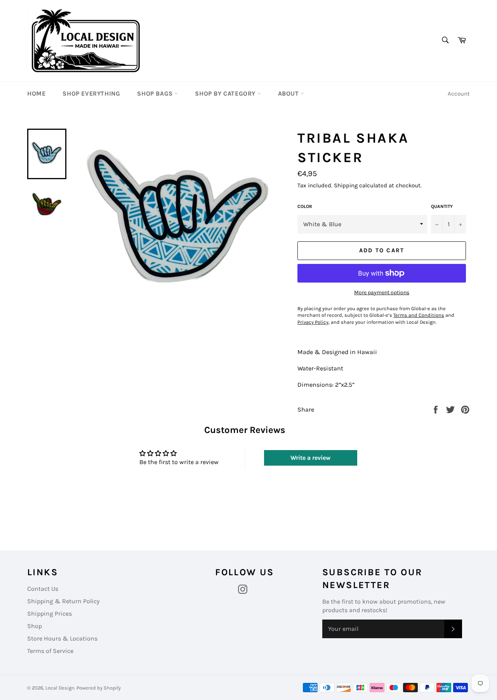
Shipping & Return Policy (63, 601)
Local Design (60, 688)
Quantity (442, 206)
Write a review (310, 457)
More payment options (381, 292)
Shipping (346, 185)
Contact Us (42, 588)
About (289, 93)
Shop (34, 626)
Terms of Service (50, 651)
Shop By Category (226, 93)
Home (36, 93)
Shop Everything (91, 93)
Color (304, 206)
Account (459, 93)
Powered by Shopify (98, 688)
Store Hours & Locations (62, 638)
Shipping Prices (49, 613)
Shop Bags (155, 93)
